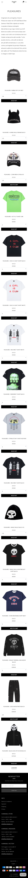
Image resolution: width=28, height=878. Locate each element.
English (13, 863)
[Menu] (2, 2)
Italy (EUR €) (13, 861)
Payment (3, 804)
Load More (14, 767)
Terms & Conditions (6, 801)
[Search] (26, 2)
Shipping (3, 806)
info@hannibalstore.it (7, 824)
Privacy (3, 809)
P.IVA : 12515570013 (14, 874)
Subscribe (14, 790)
